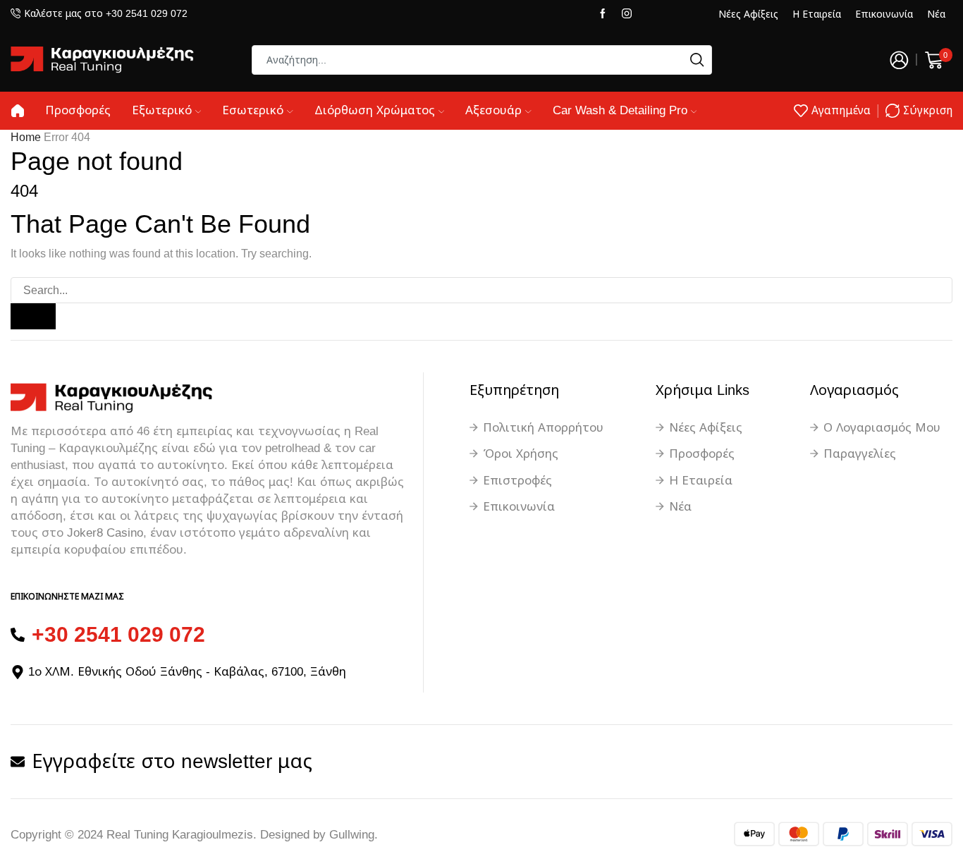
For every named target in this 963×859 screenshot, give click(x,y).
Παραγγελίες (859, 454)
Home (26, 137)
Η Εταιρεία (816, 14)
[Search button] (697, 60)
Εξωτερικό (162, 110)
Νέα (936, 14)
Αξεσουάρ (493, 110)
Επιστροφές (517, 480)
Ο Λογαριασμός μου (881, 427)
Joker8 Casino (105, 533)
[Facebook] (603, 14)
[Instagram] (627, 14)
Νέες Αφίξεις (748, 14)
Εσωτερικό (252, 110)
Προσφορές (78, 110)
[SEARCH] (33, 316)
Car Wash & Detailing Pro (620, 110)
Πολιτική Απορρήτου (543, 427)
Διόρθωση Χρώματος (374, 110)
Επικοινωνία (884, 14)
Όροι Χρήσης (520, 454)
